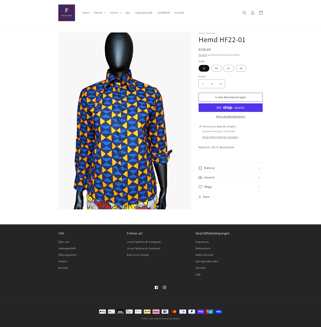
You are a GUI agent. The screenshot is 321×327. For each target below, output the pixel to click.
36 (203, 68)
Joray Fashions (154, 318)
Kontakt (63, 267)
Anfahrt (62, 261)
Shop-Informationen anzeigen (220, 137)
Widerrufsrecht (204, 254)
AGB (198, 274)
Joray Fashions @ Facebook (143, 248)
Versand (203, 54)
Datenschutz (203, 248)
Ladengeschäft (67, 248)
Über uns (63, 241)
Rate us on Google (138, 254)
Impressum (202, 241)
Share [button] (206, 196)
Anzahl (202, 76)
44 (241, 68)
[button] (100, 13)
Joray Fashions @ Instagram (144, 241)
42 (228, 68)
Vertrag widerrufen (207, 261)
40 (216, 68)
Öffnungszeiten (67, 254)
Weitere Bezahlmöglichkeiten (230, 116)
